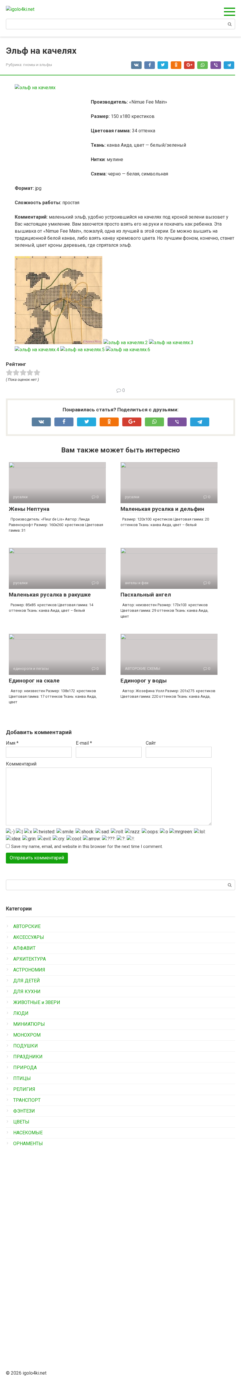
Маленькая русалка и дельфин (162, 509)
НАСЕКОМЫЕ (28, 1132)
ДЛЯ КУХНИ (27, 991)
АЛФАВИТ (24, 948)
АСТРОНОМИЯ (29, 970)
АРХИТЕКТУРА (29, 959)
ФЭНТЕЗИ (24, 1111)
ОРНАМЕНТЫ (28, 1143)
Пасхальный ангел (145, 594)
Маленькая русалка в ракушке (50, 594)
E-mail (84, 743)
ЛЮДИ (21, 1013)
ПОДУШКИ (25, 1046)
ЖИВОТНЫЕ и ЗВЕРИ (36, 1002)
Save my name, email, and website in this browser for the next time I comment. (87, 846)
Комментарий (21, 764)
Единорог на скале (34, 680)
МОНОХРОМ (27, 1035)
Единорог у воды (143, 680)
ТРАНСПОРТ (27, 1100)
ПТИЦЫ (22, 1078)
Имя (12, 743)
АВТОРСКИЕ (27, 926)
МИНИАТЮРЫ (29, 1024)
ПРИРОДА (25, 1067)
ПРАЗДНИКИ (28, 1056)
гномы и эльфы (37, 64)
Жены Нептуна (29, 509)
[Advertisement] (50, 1247)
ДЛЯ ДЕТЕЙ (26, 980)
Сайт (151, 743)
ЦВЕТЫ (21, 1122)
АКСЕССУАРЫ (28, 937)
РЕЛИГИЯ (24, 1089)
